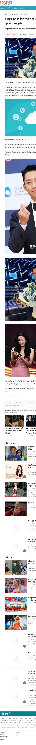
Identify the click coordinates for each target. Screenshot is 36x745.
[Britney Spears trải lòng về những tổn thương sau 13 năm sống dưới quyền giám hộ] (16, 585)
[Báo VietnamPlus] (30, 566)
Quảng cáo (2, 739)
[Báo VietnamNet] (27, 435)
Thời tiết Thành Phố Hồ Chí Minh (8, 727)
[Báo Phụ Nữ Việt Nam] (10, 34)
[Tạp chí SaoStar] (6, 435)
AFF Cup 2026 (28, 718)
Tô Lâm (21, 718)
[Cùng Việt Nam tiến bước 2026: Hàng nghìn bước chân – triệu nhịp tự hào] (16, 604)
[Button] (16, 34)
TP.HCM (12, 725)
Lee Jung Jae (9, 405)
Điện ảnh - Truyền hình (19, 14)
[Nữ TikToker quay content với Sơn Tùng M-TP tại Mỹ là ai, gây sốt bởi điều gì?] (16, 545)
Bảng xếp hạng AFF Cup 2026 (22, 725)
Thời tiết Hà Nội (4, 720)
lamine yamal (21, 720)
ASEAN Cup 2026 (5, 725)
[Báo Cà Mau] (30, 602)
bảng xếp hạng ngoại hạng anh (26, 722)
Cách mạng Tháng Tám (23, 727)
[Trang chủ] (6, 3)
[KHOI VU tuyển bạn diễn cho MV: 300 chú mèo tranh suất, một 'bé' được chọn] (16, 640)
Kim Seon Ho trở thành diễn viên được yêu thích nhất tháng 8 (14, 431)
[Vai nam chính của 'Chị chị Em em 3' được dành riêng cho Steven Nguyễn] (16, 677)
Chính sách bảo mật (4, 737)
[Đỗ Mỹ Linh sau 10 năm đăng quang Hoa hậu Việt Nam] (16, 527)
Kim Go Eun (17, 405)
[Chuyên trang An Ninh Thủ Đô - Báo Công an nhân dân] (29, 676)
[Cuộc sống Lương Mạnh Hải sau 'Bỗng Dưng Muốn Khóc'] (16, 453)
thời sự (31, 727)
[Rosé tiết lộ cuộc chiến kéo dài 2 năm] (16, 509)
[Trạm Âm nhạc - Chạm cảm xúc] (16, 696)
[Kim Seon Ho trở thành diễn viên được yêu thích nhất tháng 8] (14, 421)
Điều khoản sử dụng (4, 736)
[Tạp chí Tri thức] (29, 523)
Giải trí (7, 14)
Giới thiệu (2, 734)
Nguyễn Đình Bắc (30, 720)
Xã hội (2, 718)
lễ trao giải (31, 403)
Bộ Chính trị (8, 718)
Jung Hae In (9, 403)
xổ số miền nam (5, 722)
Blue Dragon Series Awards (20, 403)
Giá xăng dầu (13, 720)
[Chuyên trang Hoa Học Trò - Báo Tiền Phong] (29, 544)
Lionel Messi (15, 718)
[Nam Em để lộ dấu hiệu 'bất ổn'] (16, 659)
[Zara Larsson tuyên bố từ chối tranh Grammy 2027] (16, 622)
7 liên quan (30, 34)
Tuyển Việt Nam (14, 722)
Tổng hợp (17, 734)
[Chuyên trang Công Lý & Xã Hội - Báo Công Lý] (29, 488)
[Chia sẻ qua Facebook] (6, 396)
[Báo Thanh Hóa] (30, 693)
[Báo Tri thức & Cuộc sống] (30, 470)
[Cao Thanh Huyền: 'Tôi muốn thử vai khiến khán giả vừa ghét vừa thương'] (16, 471)
